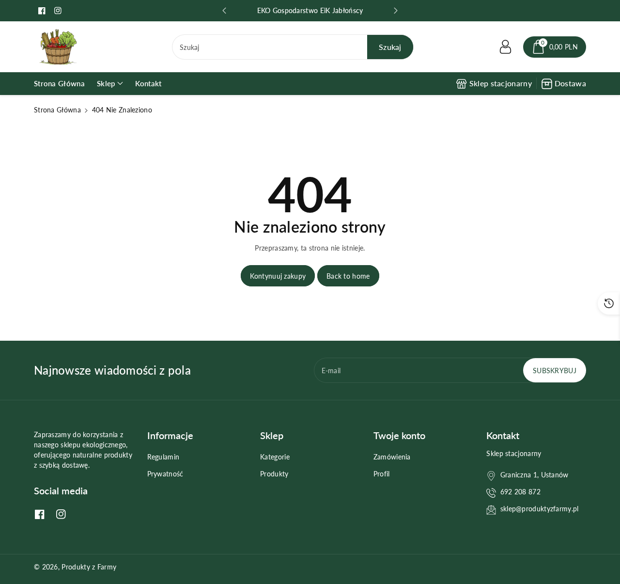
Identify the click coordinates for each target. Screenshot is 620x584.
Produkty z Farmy (89, 567)
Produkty (274, 474)
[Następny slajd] (395, 10)
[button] (554, 47)
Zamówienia (392, 457)
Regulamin (163, 457)
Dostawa (570, 83)
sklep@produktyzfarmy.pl (539, 509)
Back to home (348, 276)
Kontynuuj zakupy (278, 276)
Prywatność (165, 474)
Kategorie (275, 457)
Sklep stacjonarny (500, 83)
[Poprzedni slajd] (224, 10)
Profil (381, 474)
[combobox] (292, 47)
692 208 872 (520, 492)
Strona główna (57, 110)
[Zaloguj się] (505, 47)
